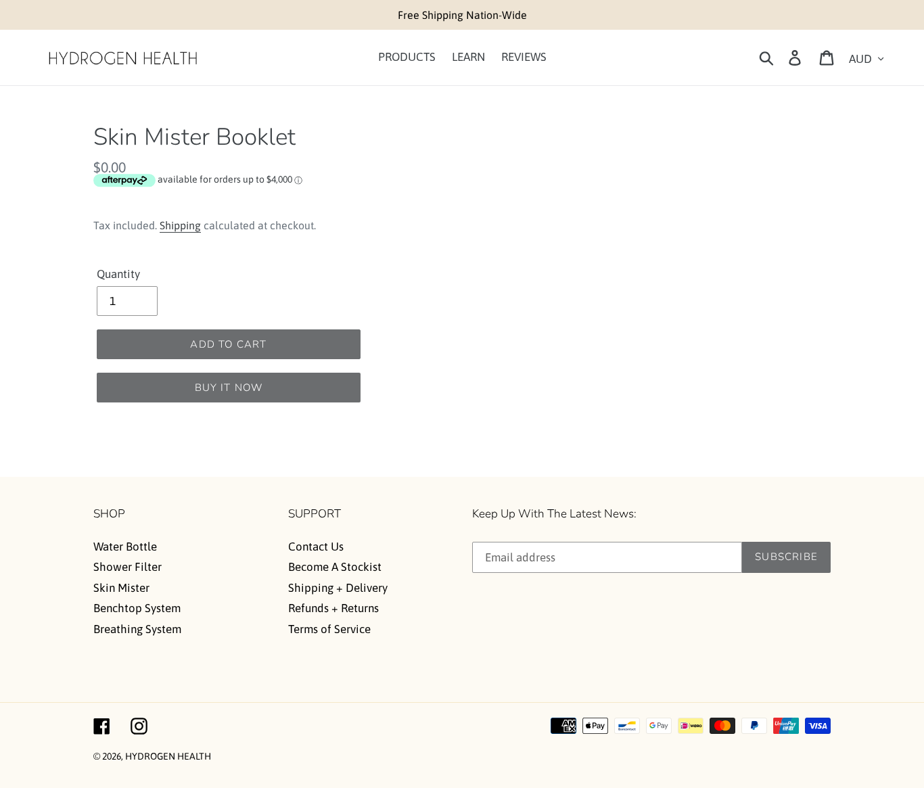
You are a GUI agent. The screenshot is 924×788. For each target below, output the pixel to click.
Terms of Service (329, 629)
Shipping (180, 225)
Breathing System (137, 629)
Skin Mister (121, 588)
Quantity (118, 274)
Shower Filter (127, 567)
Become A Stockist (335, 567)
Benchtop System (137, 608)
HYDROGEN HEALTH (168, 756)
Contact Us (316, 546)
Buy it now (229, 387)
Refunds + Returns (333, 608)
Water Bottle (125, 546)
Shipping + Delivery (338, 588)
